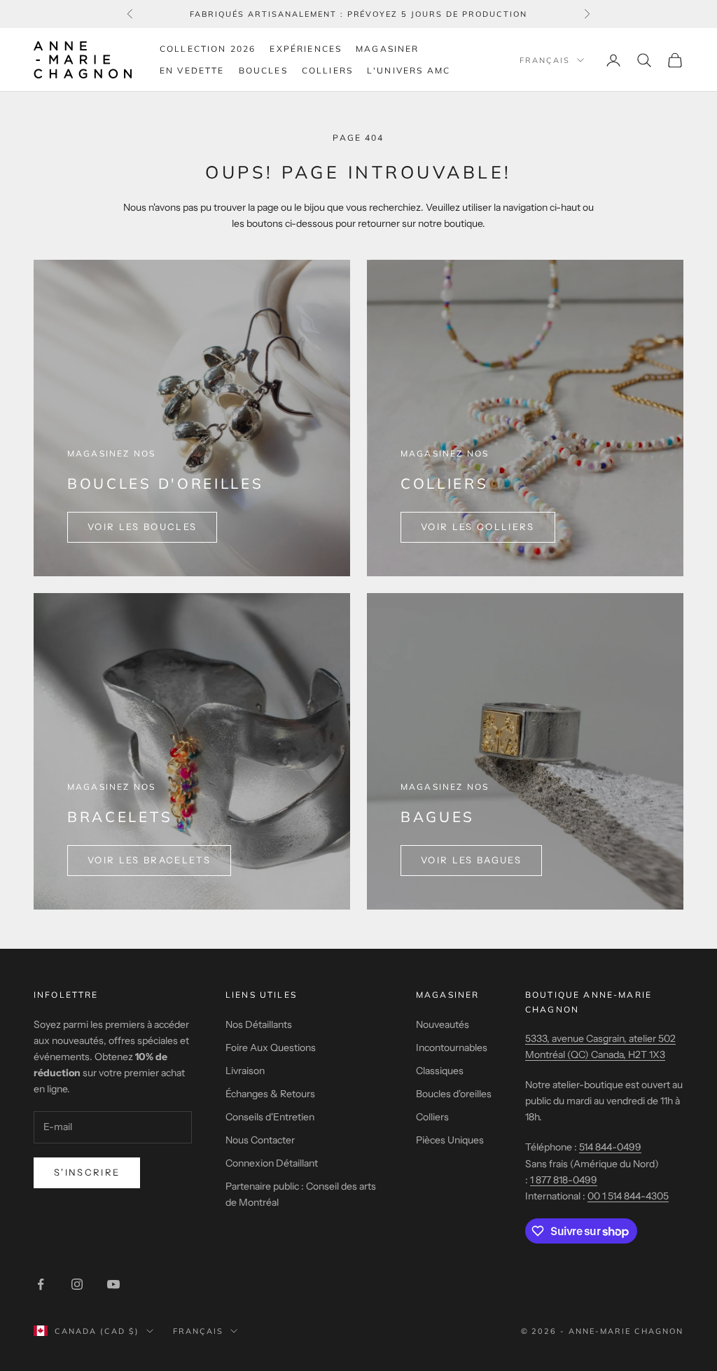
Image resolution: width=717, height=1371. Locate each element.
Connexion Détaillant (271, 1163)
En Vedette (192, 70)
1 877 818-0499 (563, 1180)
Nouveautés (442, 1024)
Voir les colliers (478, 526)
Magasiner (387, 48)
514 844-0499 (610, 1147)
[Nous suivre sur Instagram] (77, 1284)
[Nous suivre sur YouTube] (113, 1284)
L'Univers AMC (408, 70)
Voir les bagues (471, 859)
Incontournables (451, 1047)
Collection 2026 (208, 48)
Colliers (327, 70)
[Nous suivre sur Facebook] (41, 1284)
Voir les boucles (142, 526)
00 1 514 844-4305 (628, 1196)
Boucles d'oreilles (454, 1093)
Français (545, 60)
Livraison (245, 1070)
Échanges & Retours (270, 1093)
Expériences (306, 48)
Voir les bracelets (149, 859)
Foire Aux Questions (270, 1047)
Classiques (440, 1070)
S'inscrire (87, 1172)
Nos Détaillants (258, 1024)
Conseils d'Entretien (269, 1117)
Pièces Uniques (450, 1140)
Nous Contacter (260, 1140)
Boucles (263, 70)
